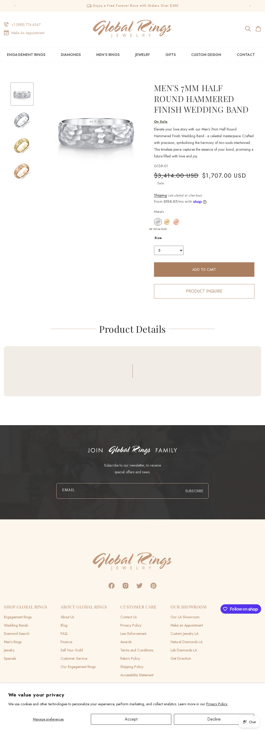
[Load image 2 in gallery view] (22, 119)
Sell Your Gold (72, 650)
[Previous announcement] (14, 6)
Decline (214, 719)
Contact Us (128, 617)
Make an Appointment (187, 625)
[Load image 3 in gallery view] (22, 145)
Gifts (170, 54)
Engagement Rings (26, 54)
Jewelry (142, 54)
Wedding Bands (16, 625)
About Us (67, 617)
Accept (131, 719)
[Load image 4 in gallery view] (22, 170)
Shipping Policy (131, 666)
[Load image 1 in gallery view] (22, 94)
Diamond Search (17, 633)
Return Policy (130, 658)
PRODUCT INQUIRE (204, 291)
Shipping (160, 195)
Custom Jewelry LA (184, 633)
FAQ (64, 633)
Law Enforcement (133, 633)
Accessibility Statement (136, 675)
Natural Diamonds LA (187, 641)
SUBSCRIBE (194, 490)
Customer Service (74, 658)
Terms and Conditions (136, 650)
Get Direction (181, 658)
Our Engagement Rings (78, 666)
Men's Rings (108, 54)
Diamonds (71, 54)
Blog (64, 625)
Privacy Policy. (217, 704)
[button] (248, 29)
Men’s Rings (12, 641)
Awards (125, 641)
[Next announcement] (250, 6)
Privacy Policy (130, 625)
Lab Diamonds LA (184, 650)
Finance (66, 641)
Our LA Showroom (185, 617)
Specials (10, 658)
